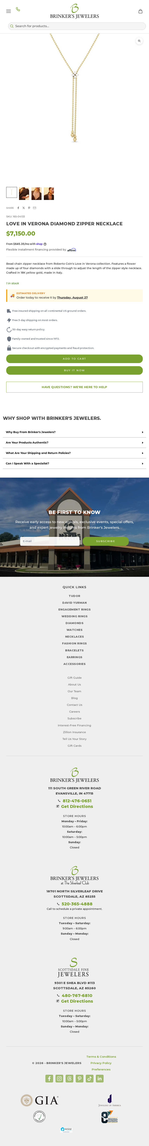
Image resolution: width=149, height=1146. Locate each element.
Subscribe (105, 541)
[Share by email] (34, 207)
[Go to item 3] (36, 193)
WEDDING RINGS (75, 616)
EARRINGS (74, 657)
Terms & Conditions (101, 1056)
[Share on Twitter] (23, 207)
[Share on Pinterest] (29, 207)
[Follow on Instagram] (59, 1078)
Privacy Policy (101, 1063)
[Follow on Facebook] (49, 1078)
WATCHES (75, 630)
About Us (74, 684)
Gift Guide (75, 677)
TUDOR (74, 596)
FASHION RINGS (74, 643)
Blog (74, 698)
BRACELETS (74, 650)
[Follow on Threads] (69, 1078)
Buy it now (74, 370)
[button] (77, 26)
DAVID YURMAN (74, 602)
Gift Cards (74, 745)
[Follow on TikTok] (90, 1078)
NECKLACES (74, 636)
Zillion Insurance (74, 732)
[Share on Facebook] (18, 207)
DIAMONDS (74, 623)
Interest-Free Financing (74, 725)
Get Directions (77, 806)
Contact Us (74, 705)
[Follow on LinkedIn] (100, 1078)
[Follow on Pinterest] (79, 1078)
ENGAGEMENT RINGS (74, 609)
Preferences (101, 1069)
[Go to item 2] (24, 193)
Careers (74, 711)
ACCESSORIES (74, 664)
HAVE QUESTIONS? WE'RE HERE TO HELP (74, 387)
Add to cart (74, 358)
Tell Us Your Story (74, 739)
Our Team (74, 691)
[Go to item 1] (11, 192)
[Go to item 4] (48, 193)
